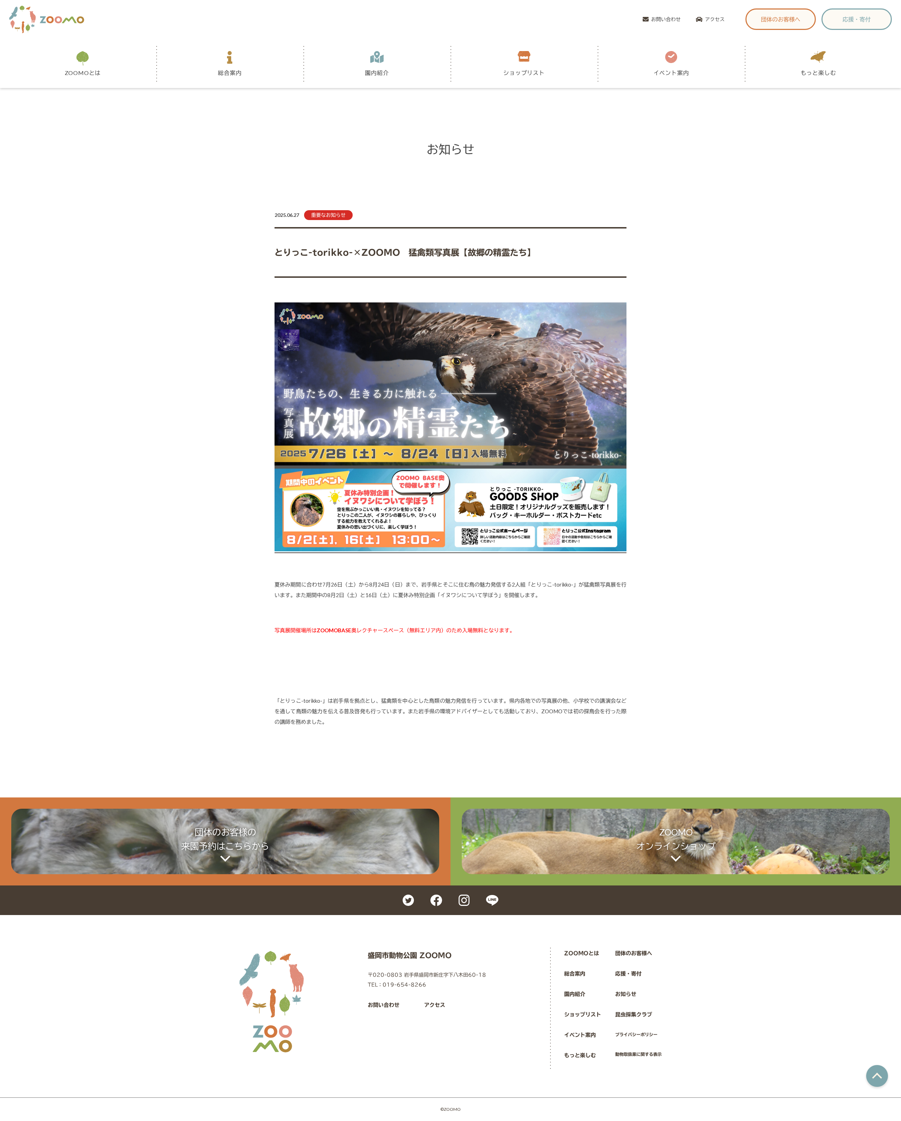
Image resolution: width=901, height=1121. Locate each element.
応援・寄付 (857, 19)
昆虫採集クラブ (633, 1014)
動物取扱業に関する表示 (638, 1054)
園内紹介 (574, 994)
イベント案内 (580, 1035)
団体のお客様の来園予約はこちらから (225, 839)
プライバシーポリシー (636, 1034)
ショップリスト (582, 1014)
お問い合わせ (666, 19)
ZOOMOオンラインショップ (676, 839)
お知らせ (625, 994)
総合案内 (574, 973)
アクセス (715, 19)
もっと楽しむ (580, 1055)
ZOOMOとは (581, 953)
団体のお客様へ (780, 19)
